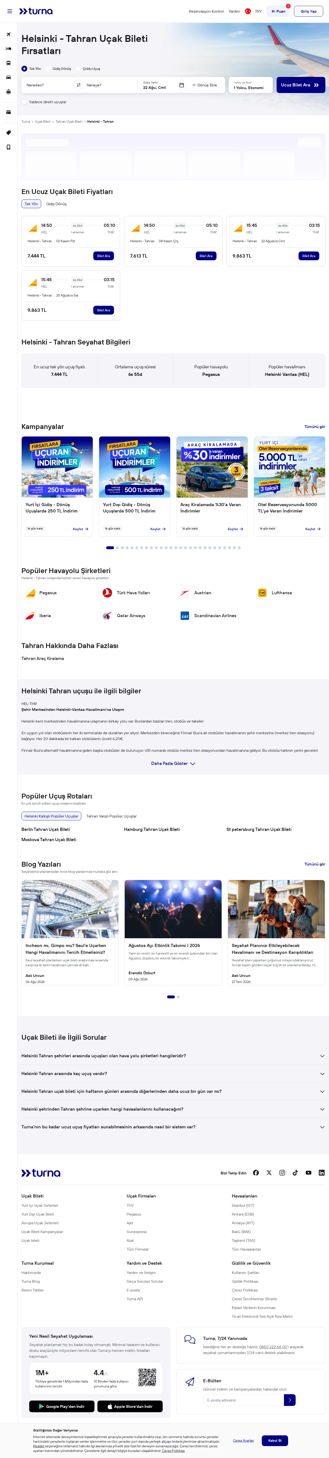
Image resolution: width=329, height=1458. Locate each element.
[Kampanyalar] (8, 133)
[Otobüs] (8, 63)
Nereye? (94, 85)
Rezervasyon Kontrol (206, 11)
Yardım (234, 11)
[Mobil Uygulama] (8, 147)
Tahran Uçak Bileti (69, 121)
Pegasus (211, 374)
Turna (25, 121)
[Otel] (8, 49)
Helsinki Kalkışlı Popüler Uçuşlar (51, 816)
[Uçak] (8, 34)
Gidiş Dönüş (56, 203)
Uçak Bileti (43, 121)
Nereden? (35, 85)
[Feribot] (8, 92)
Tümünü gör (314, 426)
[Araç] (8, 78)
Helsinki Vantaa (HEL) (287, 374)
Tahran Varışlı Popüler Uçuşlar (111, 816)
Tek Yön (31, 203)
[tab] (31, 69)
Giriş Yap (309, 11)
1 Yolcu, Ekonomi (248, 87)
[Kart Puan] (8, 112)
